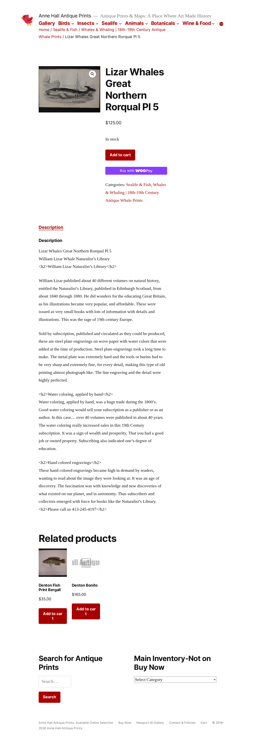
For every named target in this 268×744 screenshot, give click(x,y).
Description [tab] (51, 227)
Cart (204, 723)
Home (44, 29)
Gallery (47, 23)
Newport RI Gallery (150, 723)
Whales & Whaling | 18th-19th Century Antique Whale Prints (135, 192)
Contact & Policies (182, 723)
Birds (64, 23)
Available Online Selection (94, 723)
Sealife (110, 23)
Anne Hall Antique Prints (65, 16)
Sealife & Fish (65, 29)
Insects (85, 23)
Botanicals (163, 23)
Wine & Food (196, 23)
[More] (221, 24)
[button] (92, 74)
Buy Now (124, 723)
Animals (134, 23)
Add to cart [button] (52, 616)
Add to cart (120, 154)
